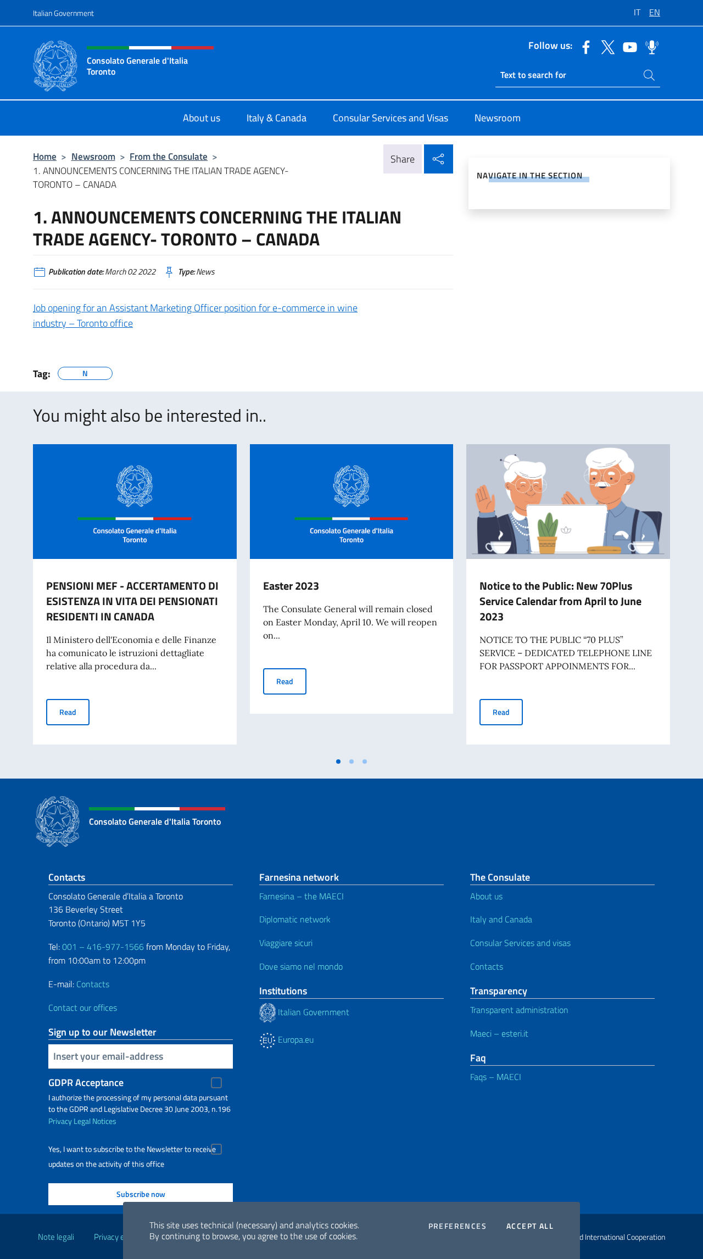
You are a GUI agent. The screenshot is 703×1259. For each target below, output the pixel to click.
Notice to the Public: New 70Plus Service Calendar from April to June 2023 (560, 601)
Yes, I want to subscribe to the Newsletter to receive (132, 1149)
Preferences (457, 1226)
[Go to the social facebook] (583, 46)
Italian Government (63, 13)
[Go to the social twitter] (605, 46)
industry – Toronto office (83, 323)
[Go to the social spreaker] (649, 46)
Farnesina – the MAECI (301, 896)
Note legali (56, 1236)
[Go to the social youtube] (627, 46)
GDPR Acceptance (86, 1082)
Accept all (530, 1226)
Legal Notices (95, 1121)
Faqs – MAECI (495, 1076)
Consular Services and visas (520, 942)
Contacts (92, 984)
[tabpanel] (135, 597)
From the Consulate (169, 156)
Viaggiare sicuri (286, 942)
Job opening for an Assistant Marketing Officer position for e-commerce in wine (195, 307)
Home (45, 156)
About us (486, 896)
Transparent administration (519, 1009)
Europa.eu (295, 1039)
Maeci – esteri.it (499, 1033)
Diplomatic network (295, 919)
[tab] (338, 761)
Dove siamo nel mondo (301, 966)
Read (74, 712)
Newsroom (93, 156)
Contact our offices (82, 1007)
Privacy (60, 1121)
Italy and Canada (501, 919)
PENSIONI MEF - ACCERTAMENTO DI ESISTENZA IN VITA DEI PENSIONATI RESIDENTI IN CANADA (132, 601)
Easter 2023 (291, 585)
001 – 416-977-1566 (103, 946)
